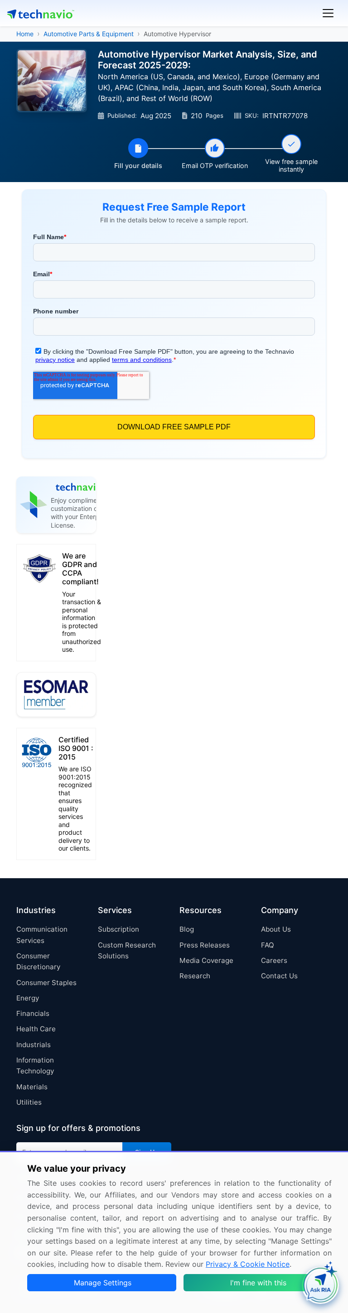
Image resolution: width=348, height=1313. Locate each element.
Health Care (36, 1028)
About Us (276, 929)
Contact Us (279, 976)
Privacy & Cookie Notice (248, 1264)
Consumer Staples (46, 982)
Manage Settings (102, 1282)
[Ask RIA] (320, 1285)
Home (25, 34)
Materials (32, 1086)
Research (194, 976)
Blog (186, 929)
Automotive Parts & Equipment (89, 34)
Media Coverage (206, 960)
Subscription (118, 929)
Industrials (33, 1044)
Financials (32, 1013)
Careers (274, 960)
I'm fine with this (258, 1282)
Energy (27, 998)
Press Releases (204, 945)
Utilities (29, 1102)
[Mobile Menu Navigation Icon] (328, 13)
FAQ (267, 945)
